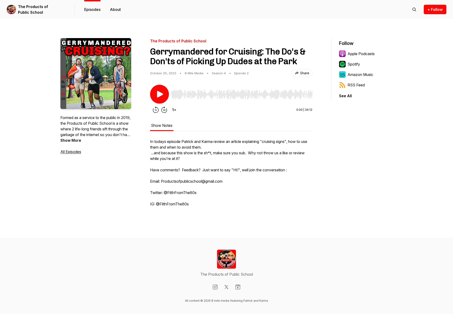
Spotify (354, 64)
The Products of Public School (33, 9)
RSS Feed (356, 85)
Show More (70, 140)
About (115, 9)
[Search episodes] (414, 9)
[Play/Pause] (159, 94)
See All (345, 95)
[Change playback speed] (174, 109)
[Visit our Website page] (237, 287)
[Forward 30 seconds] (164, 109)
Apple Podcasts (361, 53)
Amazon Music (360, 74)
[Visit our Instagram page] (215, 287)
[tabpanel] (231, 175)
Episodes (92, 9)
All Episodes (70, 151)
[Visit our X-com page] (226, 287)
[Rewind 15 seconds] (155, 109)
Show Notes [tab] (161, 125)
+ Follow (435, 9)
